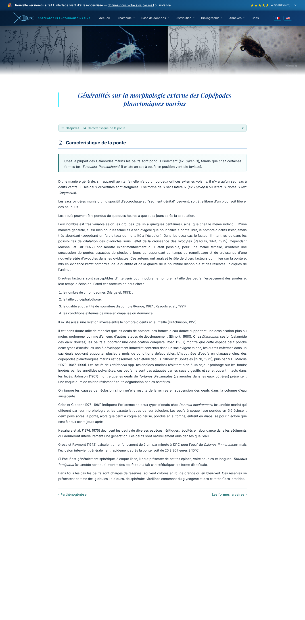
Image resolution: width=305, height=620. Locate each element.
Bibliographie (210, 18)
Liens (255, 18)
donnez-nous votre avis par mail (131, 5)
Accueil (104, 18)
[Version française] (277, 18)
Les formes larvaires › (229, 494)
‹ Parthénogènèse (72, 494)
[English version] (287, 18)
